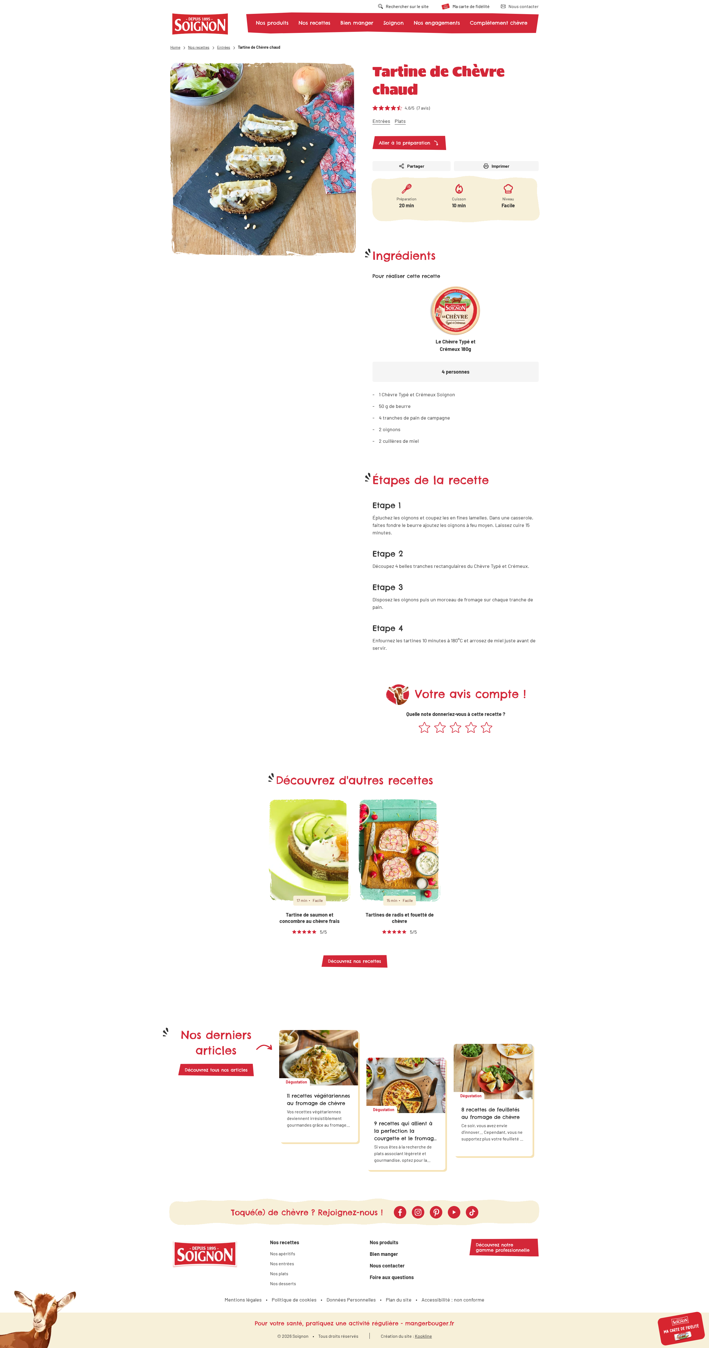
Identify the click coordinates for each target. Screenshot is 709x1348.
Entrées (381, 121)
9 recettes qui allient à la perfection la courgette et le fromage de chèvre (405, 1134)
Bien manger (356, 23)
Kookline (423, 1336)
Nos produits (272, 23)
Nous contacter (387, 1265)
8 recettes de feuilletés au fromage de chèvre (490, 1113)
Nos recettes (314, 23)
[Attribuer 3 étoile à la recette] (455, 728)
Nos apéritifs (282, 1253)
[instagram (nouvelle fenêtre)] (418, 1212)
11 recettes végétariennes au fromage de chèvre (318, 1099)
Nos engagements (437, 23)
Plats (400, 121)
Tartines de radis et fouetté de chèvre (400, 918)
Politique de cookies (294, 1300)
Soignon (393, 23)
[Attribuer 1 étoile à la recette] (424, 728)
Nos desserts (283, 1283)
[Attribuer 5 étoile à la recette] (486, 728)
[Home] (200, 25)
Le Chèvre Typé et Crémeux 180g (456, 345)
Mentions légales (243, 1300)
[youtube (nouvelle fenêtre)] (454, 1212)
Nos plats (279, 1273)
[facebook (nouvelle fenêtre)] (400, 1212)
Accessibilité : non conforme (453, 1300)
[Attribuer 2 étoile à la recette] (440, 728)
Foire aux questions (392, 1277)
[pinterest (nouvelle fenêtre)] (436, 1212)
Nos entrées (282, 1263)
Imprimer (500, 166)
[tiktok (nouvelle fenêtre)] (472, 1212)
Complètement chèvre (498, 23)
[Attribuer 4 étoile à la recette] (471, 728)
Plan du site (399, 1300)
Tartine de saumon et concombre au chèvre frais (309, 918)
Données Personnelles (351, 1300)
